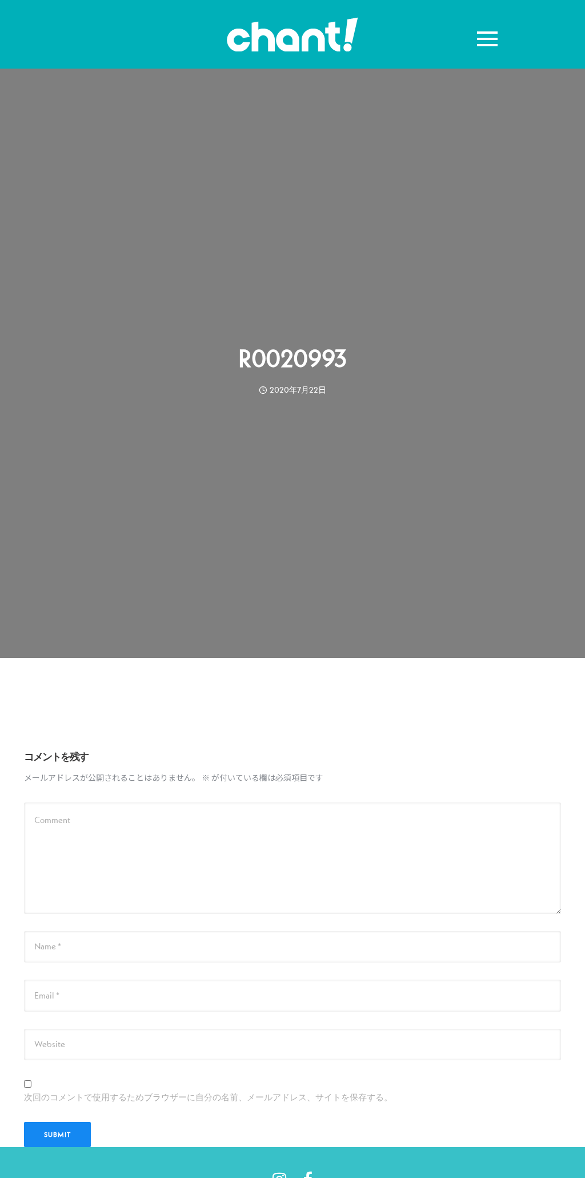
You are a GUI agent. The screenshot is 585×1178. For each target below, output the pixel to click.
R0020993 (292, 358)
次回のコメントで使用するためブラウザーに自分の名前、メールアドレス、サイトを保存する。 (208, 1097)
